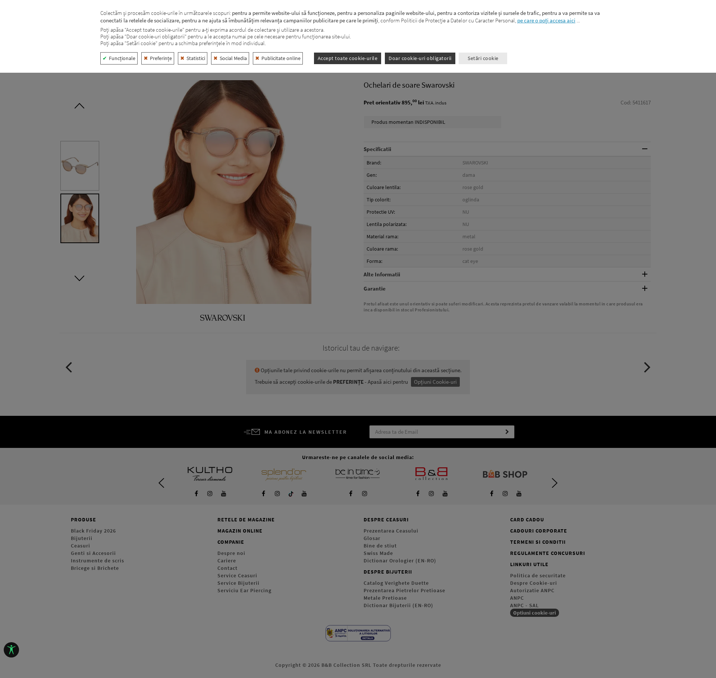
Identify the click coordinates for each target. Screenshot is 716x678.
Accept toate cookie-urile (348, 58)
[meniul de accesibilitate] (11, 649)
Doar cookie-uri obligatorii (420, 58)
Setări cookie (483, 58)
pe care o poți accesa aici (546, 20)
